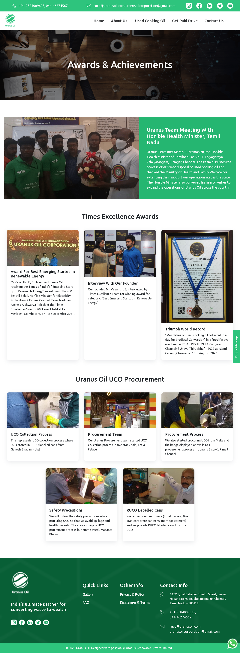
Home (99, 21)
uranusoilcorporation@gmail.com (150, 6)
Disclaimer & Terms (135, 602)
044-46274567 (180, 617)
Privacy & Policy (132, 594)
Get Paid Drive (185, 21)
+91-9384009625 (31, 6)
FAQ (86, 602)
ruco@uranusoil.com (185, 626)
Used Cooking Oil (150, 21)
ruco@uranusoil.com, (109, 6)
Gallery (88, 594)
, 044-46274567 (56, 6)
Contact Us (214, 21)
